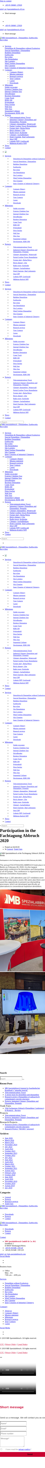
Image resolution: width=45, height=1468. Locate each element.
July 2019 (8, 1188)
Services (8, 156)
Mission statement (19, 192)
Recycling (16, 170)
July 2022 (8, 1158)
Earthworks (17, 167)
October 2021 (10, 1166)
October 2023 (10, 1151)
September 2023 (11, 1153)
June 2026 (9, 1138)
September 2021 (11, 1168)
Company (8, 186)
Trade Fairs (18, 849)
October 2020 (10, 1175)
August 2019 (10, 1186)
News (7, 282)
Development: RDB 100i (21, 242)
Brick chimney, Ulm (20, 263)
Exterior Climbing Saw (21, 211)
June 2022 (9, 1160)
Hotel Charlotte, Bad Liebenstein (24, 271)
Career (15, 200)
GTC (2, 1344)
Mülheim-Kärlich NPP (21, 279)
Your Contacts (18, 197)
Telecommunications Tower (22, 247)
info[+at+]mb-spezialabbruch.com (13, 1254)
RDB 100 (16, 225)
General (10, 849)
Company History (19, 189)
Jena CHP (16, 274)
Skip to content (5, 1)
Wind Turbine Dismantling (22, 178)
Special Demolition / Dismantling (24, 161)
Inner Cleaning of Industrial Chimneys (26, 184)
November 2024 (11, 1145)
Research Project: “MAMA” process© (19, 1129)
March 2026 (9, 1140)
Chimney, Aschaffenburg (21, 268)
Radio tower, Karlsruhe (21, 266)
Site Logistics (17, 175)
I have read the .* (18, 1449)
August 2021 (10, 1171)
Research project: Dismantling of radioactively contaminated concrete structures (22, 1098)
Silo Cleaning (17, 181)
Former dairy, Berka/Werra (22, 260)
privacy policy (24, 1449)
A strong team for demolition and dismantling (22, 1095)
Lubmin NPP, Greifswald (21, 277)
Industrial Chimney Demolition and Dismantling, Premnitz (25, 251)
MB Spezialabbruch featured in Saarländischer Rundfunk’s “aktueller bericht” (22, 1089)
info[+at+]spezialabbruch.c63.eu (12, 9)
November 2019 (11, 1181)
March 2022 (9, 1164)
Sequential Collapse (20, 239)
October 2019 (10, 1184)
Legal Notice (22, 1344)
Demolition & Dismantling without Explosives (29, 159)
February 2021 (10, 1173)
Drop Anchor (17, 230)
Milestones (9, 206)
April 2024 (9, 1149)
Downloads (17, 203)
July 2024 (8, 1147)
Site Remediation (19, 172)
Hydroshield (17, 228)
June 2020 (9, 1177)
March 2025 (9, 1142)
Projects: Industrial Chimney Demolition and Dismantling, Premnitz (22, 1102)
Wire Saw (16, 236)
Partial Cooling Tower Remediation (25, 257)
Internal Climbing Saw (21, 214)
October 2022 (10, 1155)
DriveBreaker (17, 217)
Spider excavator (19, 208)
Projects (8, 244)
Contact (8, 285)
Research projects (19, 195)
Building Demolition (20, 164)
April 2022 (9, 1162)
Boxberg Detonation (20, 219)
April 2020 (9, 1179)
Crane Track (17, 222)
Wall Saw (16, 233)
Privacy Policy (10, 1344)
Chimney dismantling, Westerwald (24, 254)
